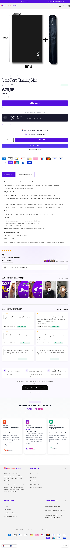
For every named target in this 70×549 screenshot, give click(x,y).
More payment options (35, 149)
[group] (35, 289)
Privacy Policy (33, 477)
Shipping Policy (34, 481)
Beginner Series (7, 509)
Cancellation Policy (34, 484)
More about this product (9, 125)
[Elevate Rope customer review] (8, 289)
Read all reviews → (7, 260)
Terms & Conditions (35, 474)
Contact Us (6, 506)
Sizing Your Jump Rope (9, 513)
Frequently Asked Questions (10, 516)
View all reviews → (63, 278)
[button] (60, 6)
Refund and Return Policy (36, 487)
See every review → (62, 309)
